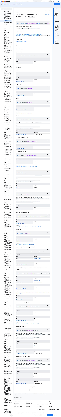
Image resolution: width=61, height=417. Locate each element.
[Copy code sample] (49, 22)
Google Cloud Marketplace (18, 406)
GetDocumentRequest (20, 81)
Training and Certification (41, 409)
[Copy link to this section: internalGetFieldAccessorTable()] (31, 212)
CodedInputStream (37, 280)
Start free (57, 4)
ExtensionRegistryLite (38, 282)
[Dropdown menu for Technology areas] (19, 1)
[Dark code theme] (47, 22)
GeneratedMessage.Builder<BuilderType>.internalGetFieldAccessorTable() (28, 226)
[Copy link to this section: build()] (19, 70)
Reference (12, 6)
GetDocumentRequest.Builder (21, 109)
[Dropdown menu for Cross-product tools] (29, 1)
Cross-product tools (25, 1)
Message (35, 313)
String (17, 187)
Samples (16, 6)
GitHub (39, 403)
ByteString (18, 209)
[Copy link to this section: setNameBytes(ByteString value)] (31, 356)
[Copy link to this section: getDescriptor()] (24, 52)
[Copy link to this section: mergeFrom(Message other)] (29, 302)
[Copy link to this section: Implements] (23, 39)
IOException (18, 299)
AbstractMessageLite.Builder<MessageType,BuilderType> (32, 34)
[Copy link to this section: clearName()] (22, 116)
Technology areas (15, 1)
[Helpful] (48, 11)
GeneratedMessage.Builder (34, 35)
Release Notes (28, 406)
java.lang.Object (18, 34)
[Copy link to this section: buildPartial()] (22, 84)
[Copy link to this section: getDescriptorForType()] (27, 151)
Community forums (29, 403)
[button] (33, 45)
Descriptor (18, 63)
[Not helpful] (49, 11)
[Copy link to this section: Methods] (22, 67)
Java (14, 4)
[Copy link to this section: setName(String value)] (27, 326)
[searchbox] (6, 9)
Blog (50, 403)
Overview (2, 6)
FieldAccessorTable (20, 223)
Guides (7, 6)
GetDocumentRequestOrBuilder (21, 41)
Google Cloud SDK (7, 4)
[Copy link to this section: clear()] (20, 98)
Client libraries (19, 4)
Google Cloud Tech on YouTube (54, 409)
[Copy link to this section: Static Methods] (25, 49)
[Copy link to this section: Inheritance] (23, 31)
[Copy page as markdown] (33, 17)
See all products (16, 403)
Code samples (40, 406)
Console (46, 1)
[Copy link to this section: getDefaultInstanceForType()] (30, 137)
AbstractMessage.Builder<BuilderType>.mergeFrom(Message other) (27, 323)
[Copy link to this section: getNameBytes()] (24, 190)
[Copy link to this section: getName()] (22, 169)
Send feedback (46, 14)
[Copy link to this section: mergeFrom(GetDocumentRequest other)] (35, 247)
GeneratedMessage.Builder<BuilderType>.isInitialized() (25, 244)
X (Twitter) (50, 406)
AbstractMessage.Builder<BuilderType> (22, 35)
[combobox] (37, 1)
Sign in (59, 1)
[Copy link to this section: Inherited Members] (28, 45)
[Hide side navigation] (11, 415)
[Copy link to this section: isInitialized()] (22, 229)
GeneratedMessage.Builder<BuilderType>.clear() (24, 113)
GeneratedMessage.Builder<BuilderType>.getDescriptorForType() (27, 166)
